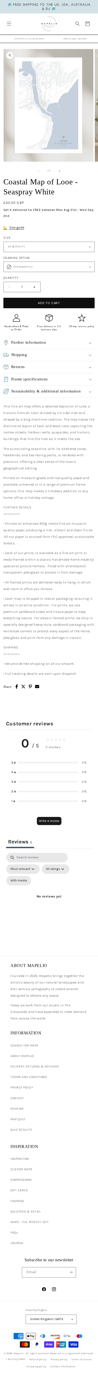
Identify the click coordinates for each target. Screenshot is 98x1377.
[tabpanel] (49, 903)
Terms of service (81, 1359)
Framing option (16, 258)
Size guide (16, 227)
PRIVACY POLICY (21, 1087)
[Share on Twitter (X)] (23, 687)
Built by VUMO (16, 1358)
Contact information (63, 1366)
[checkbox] (18, 880)
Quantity (11, 278)
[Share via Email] (37, 687)
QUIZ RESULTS (21, 1129)
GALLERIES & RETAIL (25, 1211)
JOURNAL (17, 1243)
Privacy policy (58, 1359)
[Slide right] (59, 171)
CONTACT (17, 1098)
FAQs (14, 1232)
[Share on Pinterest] (30, 687)
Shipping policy (36, 1366)
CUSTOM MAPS (21, 1169)
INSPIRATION (19, 1159)
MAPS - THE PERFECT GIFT (29, 1222)
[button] (9, 24)
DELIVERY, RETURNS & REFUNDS (34, 1066)
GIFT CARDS (19, 1190)
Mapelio (19, 1353)
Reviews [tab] (20, 842)
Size (7, 238)
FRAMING (17, 1201)
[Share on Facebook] (16, 687)
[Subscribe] (71, 1272)
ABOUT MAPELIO (22, 1056)
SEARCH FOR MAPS (24, 1045)
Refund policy (38, 1359)
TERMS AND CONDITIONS (28, 1077)
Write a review (49, 821)
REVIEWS (17, 1108)
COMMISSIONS (21, 1180)
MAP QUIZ (17, 1119)
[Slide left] (38, 171)
